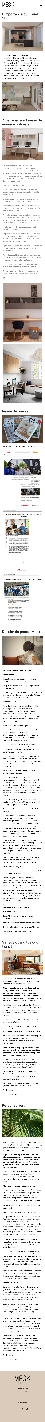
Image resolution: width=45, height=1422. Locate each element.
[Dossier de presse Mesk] (22, 650)
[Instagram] (22, 1409)
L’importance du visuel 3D (20, 16)
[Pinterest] (27, 1409)
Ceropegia (31, 1234)
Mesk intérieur (8, 1355)
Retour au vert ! (14, 1105)
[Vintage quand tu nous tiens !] (22, 962)
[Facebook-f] (18, 1409)
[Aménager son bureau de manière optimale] (22, 144)
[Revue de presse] (22, 429)
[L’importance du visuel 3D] (22, 37)
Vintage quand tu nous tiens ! (20, 944)
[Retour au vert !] (22, 1123)
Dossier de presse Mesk (21, 632)
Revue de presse (15, 411)
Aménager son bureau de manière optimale (22, 122)
